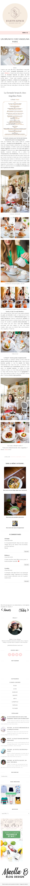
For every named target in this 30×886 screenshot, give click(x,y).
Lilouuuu (7, 538)
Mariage (15, 692)
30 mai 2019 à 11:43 (8, 570)
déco (15, 698)
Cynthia (7, 568)
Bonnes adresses (16, 456)
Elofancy (7, 73)
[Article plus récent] (6, 610)
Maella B (26, 884)
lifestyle (15, 701)
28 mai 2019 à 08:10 (9, 540)
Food (24, 456)
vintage (15, 705)
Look (15, 689)
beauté (15, 695)
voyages (15, 708)
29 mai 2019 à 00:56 (9, 557)
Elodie (6, 449)
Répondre (27, 551)
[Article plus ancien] (23, 610)
